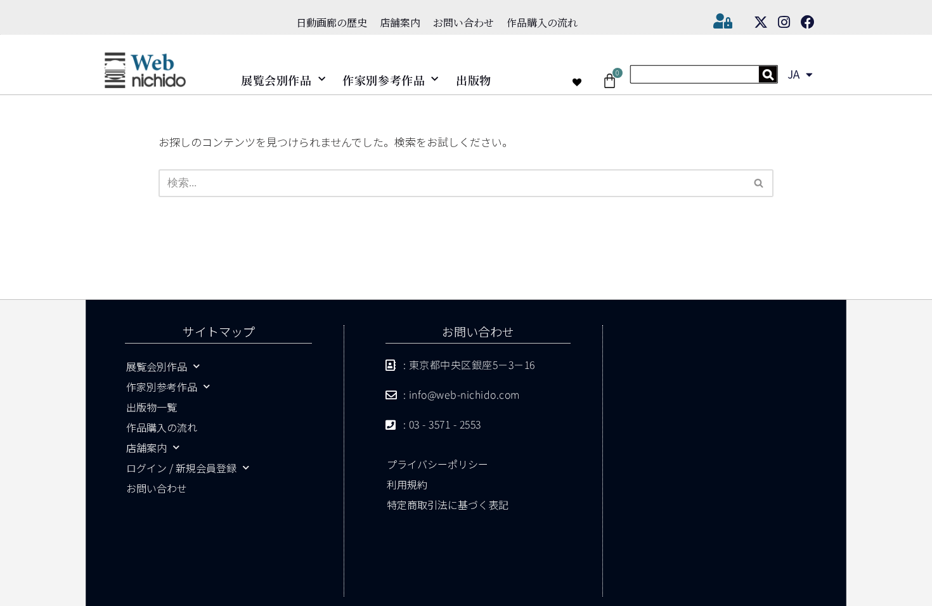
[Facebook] (808, 22)
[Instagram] (784, 22)
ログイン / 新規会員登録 (181, 467)
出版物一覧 (151, 407)
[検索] (759, 183)
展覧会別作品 (276, 80)
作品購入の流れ (542, 22)
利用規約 (407, 484)
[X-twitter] (761, 22)
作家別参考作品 (383, 80)
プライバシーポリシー (437, 464)
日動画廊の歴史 (331, 22)
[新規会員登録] (704, 79)
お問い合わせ (463, 22)
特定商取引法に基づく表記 (447, 504)
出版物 (473, 80)
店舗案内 (400, 22)
